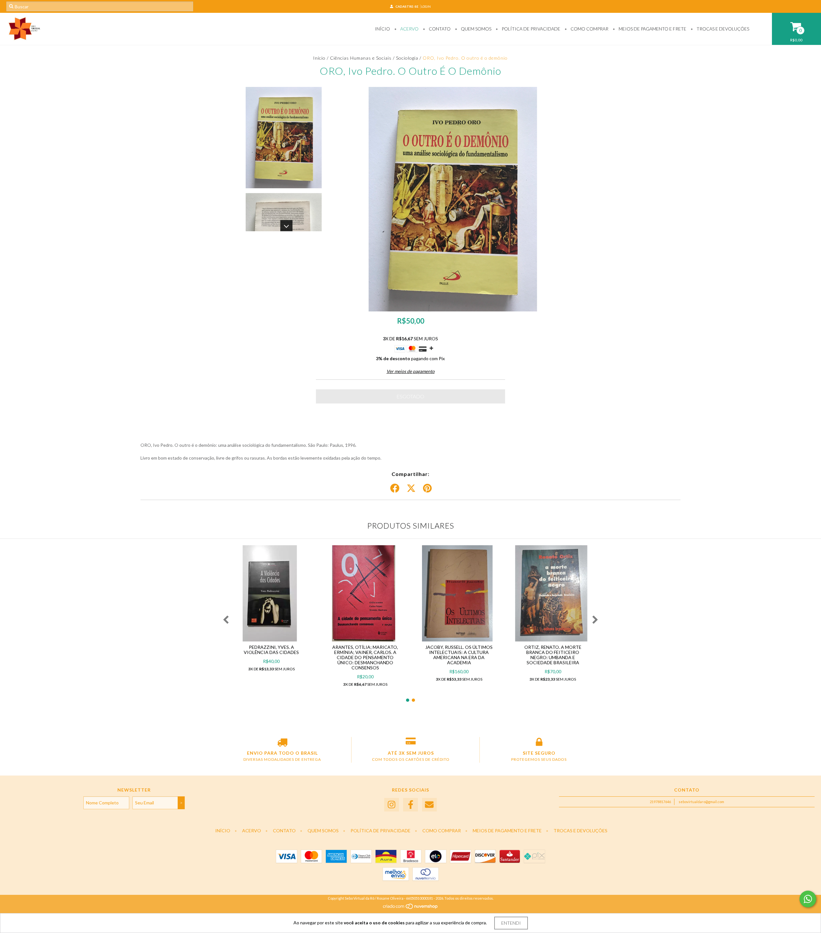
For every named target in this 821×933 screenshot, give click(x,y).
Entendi (511, 923)
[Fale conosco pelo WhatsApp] (808, 899)
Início (382, 28)
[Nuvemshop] (411, 908)
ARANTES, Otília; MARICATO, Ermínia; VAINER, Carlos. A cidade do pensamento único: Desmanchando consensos (365, 657)
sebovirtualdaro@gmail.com (701, 802)
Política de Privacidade (530, 28)
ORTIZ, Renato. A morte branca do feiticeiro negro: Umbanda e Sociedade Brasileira (552, 654)
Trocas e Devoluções (722, 28)
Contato (439, 28)
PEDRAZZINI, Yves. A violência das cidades (271, 649)
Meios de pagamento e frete (652, 28)
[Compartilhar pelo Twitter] (411, 488)
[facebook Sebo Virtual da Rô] (410, 805)
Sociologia (407, 58)
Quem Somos (475, 28)
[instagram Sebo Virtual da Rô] (391, 805)
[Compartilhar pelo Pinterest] (427, 488)
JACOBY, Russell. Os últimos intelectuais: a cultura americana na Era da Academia (459, 654)
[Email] (429, 805)
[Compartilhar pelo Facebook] (394, 488)
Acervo (409, 28)
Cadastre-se (407, 6)
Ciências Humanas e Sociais (361, 58)
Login (426, 6)
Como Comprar (589, 28)
